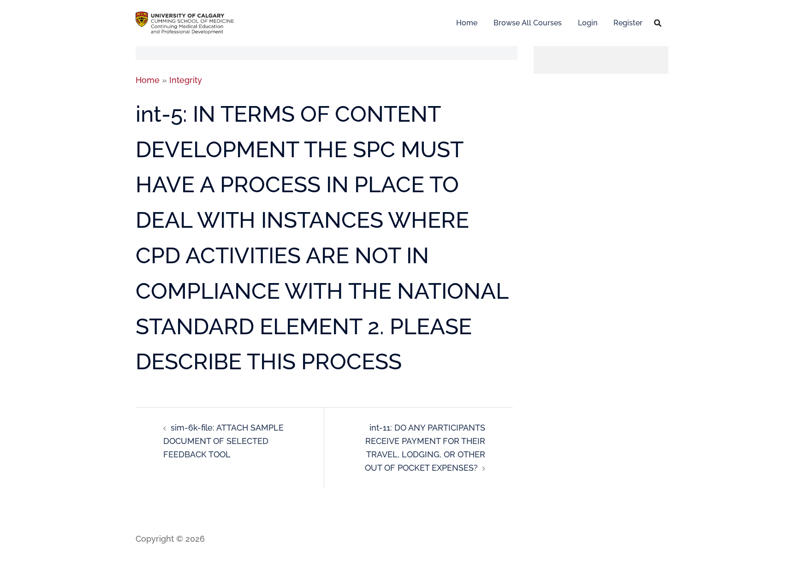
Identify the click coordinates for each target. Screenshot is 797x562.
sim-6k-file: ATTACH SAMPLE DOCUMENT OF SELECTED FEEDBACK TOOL (223, 441)
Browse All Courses (528, 22)
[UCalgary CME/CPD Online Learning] (185, 22)
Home (466, 22)
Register (627, 22)
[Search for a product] (657, 23)
